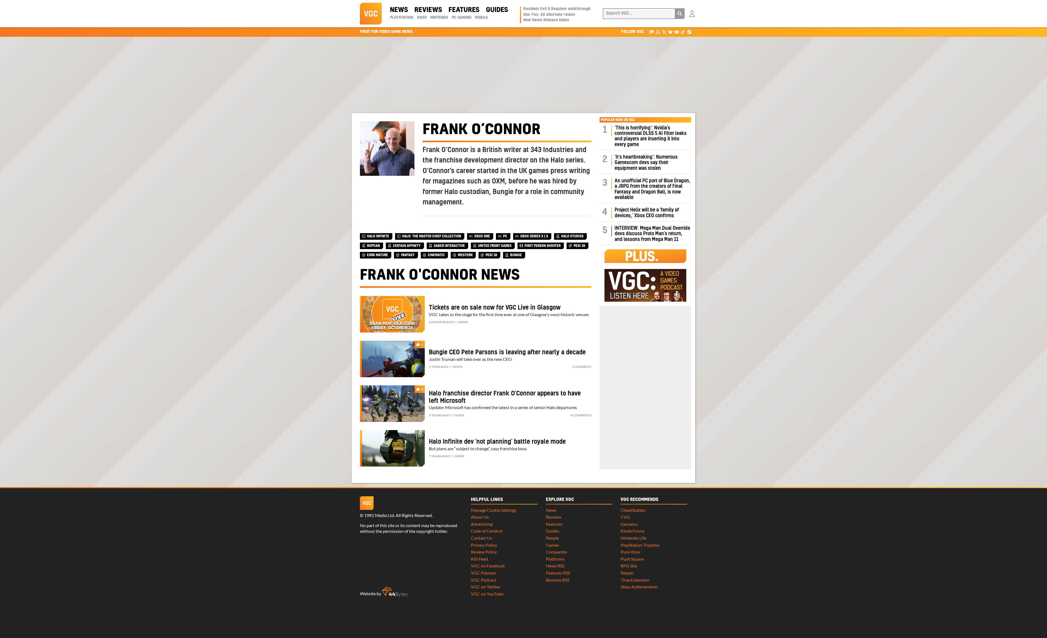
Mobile (481, 18)
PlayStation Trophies (640, 545)
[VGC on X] (664, 31)
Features (464, 10)
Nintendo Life (633, 537)
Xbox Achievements (639, 586)
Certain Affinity (407, 245)
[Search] (680, 13)
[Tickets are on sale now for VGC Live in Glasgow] (392, 314)
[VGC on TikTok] (683, 31)
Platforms (555, 558)
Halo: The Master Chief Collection (431, 236)
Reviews (428, 10)
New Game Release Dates (546, 20)
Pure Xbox (630, 551)
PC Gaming (461, 18)
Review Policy (484, 551)
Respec (627, 572)
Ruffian (373, 245)
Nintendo (439, 18)
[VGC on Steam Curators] (689, 31)
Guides (497, 10)
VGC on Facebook (488, 565)
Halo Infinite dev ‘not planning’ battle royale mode (497, 442)
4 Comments (580, 415)
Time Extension (635, 579)
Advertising (482, 524)
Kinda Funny (633, 530)
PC (505, 236)
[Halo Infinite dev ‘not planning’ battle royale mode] (392, 448)
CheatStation (633, 510)
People (552, 537)
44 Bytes (395, 591)
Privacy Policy (484, 545)
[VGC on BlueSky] (670, 31)
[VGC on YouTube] (677, 31)
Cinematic (436, 255)
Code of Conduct (487, 530)
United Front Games (495, 245)
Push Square (632, 558)
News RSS (555, 565)
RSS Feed (479, 558)
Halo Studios (572, 236)
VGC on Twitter (485, 586)
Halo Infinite (378, 236)
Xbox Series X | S (534, 236)
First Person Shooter (543, 245)
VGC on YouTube (487, 593)
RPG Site (629, 565)
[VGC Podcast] (658, 31)
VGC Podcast (483, 579)
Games (552, 545)
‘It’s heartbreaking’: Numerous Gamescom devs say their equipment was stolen (646, 163)
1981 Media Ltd (379, 515)
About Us (480, 516)
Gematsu (629, 524)
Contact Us (481, 537)
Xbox (422, 18)
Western (465, 255)
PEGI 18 (491, 255)
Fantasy (408, 255)
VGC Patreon (483, 572)
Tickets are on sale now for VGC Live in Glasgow (495, 308)
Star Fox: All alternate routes (549, 15)
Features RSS (558, 572)
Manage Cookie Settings (493, 510)
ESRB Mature (377, 255)
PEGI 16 (579, 245)
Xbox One (482, 236)
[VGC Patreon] (651, 31)
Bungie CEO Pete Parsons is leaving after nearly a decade (507, 352)
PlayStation (401, 18)
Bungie (503, 192)
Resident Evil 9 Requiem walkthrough (557, 9)
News (399, 10)
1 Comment (581, 367)
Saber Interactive (449, 245)
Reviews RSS (557, 579)
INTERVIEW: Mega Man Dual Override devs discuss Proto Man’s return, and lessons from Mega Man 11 (652, 234)
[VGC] (371, 14)
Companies (556, 551)
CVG (625, 516)
